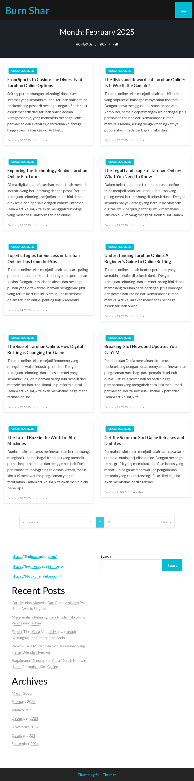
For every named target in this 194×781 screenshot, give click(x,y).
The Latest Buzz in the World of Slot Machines (42, 440)
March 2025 (22, 693)
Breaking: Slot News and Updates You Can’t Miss (140, 349)
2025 (102, 44)
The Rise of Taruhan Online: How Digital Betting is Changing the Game (45, 349)
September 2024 (25, 743)
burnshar (42, 140)
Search (106, 556)
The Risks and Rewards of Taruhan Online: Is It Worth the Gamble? (144, 82)
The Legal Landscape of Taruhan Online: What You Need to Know (142, 173)
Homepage (84, 44)
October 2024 (23, 735)
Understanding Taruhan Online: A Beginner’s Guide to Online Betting (137, 258)
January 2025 (22, 710)
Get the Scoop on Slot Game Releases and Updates (144, 440)
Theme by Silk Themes (97, 774)
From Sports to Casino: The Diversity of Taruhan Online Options (45, 82)
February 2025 (23, 701)
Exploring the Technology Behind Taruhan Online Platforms (47, 173)
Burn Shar (27, 10)
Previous (31, 522)
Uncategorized (22, 70)
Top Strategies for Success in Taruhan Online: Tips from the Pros (43, 258)
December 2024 (25, 718)
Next (165, 522)
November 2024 (25, 726)
